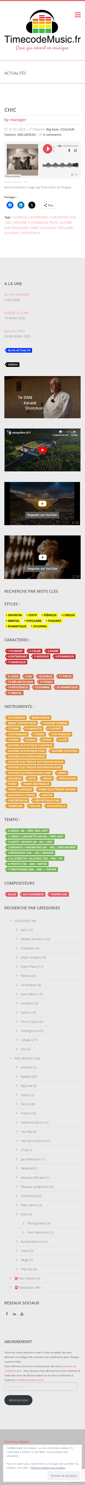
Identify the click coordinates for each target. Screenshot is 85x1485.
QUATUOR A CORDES (21, 795)
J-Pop (24, 1150)
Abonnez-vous (18, 1400)
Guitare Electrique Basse (26, 756)
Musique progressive (35, 1187)
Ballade (26, 1076)
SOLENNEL (40, 626)
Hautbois (15, 778)
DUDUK (31, 740)
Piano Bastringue (37, 784)
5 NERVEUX (41, 656)
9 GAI (28, 676)
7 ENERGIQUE (17, 662)
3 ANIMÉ (53, 651)
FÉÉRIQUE (50, 615)
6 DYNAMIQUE (38, 222)
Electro (26, 1104)
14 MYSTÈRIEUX (18, 687)
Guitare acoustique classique (30, 745)
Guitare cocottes (65, 751)
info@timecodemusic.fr (30, 1380)
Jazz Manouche (31, 1159)
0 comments (52, 134)
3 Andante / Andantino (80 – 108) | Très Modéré (42, 847)
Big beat (52, 129)
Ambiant (26, 1067)
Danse (25, 1095)
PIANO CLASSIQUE (43, 228)
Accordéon (16, 718)
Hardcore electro (32, 1122)
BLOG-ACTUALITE (19, 350)
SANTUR (47, 795)
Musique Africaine (33, 1177)
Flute (63, 740)
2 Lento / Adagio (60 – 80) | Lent (30, 842)
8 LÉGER (13, 676)
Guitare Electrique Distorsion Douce (35, 762)
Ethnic (47, 740)
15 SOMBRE (42, 687)
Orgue (47, 778)
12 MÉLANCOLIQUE (20, 682)
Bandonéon (41, 718)
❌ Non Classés (25, 1278)
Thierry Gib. (59, 894)
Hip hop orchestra (33, 1141)
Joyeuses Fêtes (14, 331)
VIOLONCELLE (56, 806)
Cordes (39, 734)
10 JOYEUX (19, 217)
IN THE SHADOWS (16, 295)
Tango (25, 1260)
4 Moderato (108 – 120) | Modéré (31, 853)
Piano (12, 784)
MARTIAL (14, 621)
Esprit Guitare (30, 957)
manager (18, 119)
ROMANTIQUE (17, 626)
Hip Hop (26, 1131)
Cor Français (61, 734)
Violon (35, 806)
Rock (24, 1214)
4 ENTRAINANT (38, 217)
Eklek (12, 894)
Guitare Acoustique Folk (26, 751)
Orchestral (28, 1196)
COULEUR (67, 129)
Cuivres (13, 740)
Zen (23, 1049)
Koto (32, 778)
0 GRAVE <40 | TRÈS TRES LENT (28, 831)
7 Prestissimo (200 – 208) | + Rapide (32, 869)
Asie (24, 930)
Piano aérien (29, 1205)
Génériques (29, 985)
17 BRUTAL (15, 693)
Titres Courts (30, 1022)
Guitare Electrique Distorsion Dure (34, 767)
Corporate (28, 948)
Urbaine (26, 1040)
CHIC (10, 109)
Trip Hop (26, 1269)
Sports (25, 1012)
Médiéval (27, 1168)
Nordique (27, 1003)
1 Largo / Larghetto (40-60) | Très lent (35, 836)
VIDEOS (13, 364)
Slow (24, 1251)
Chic (26, 182)
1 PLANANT (15, 651)
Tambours (15, 806)
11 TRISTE (65, 676)
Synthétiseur (17, 800)
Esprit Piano (29, 966)
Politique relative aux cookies (48, 1467)
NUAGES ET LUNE (16, 313)
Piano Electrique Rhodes (57, 789)
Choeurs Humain (55, 723)
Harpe (62, 773)
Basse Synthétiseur (22, 723)
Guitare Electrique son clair (29, 773)
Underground (30, 1031)
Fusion (25, 1113)
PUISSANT (11, 233)
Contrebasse (17, 734)
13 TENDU (46, 682)
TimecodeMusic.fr (13, 182)
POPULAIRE (65, 228)
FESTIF (53, 222)
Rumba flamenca (32, 1241)
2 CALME (35, 651)
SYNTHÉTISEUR (30, 233)
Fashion (10, 134)
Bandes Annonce (32, 939)
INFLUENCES (26, 134)
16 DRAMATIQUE (67, 687)
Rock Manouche (38, 1232)
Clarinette (34, 728)
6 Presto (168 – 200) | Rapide (27, 864)
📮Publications (24, 1287)
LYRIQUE (69, 615)
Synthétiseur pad (47, 800)
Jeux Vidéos (29, 994)
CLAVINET (55, 728)
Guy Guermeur (33, 894)
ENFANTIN (15, 615)
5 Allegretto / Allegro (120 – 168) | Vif (35, 858)
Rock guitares (36, 1223)
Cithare (13, 728)
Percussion (67, 778)
